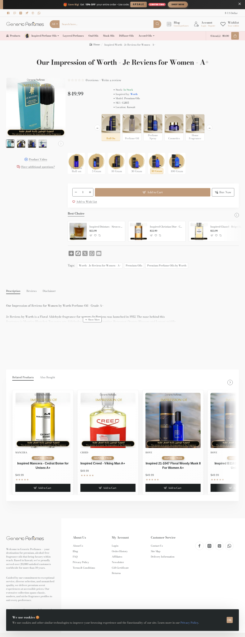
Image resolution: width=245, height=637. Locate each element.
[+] (90, 192)
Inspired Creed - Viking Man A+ (102, 463)
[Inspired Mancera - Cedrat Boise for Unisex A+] (42, 420)
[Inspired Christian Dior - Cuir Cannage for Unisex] (138, 231)
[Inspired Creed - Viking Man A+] (108, 420)
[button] (10, 143)
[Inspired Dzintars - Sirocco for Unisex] (78, 231)
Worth (134, 94)
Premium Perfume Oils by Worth (166, 265)
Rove (148, 452)
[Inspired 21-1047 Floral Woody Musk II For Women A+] (173, 420)
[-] (76, 192)
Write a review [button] (111, 80)
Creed (84, 452)
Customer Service (163, 537)
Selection (74, 118)
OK (230, 620)
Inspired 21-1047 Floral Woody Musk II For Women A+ (173, 465)
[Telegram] (27, 13)
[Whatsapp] (39, 13)
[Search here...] (157, 24)
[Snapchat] (15, 13)
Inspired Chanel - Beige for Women (226, 226)
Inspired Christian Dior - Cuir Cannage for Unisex (166, 226)
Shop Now (178, 4)
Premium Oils (134, 265)
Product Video (38, 159)
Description (13, 291)
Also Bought (47, 377)
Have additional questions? (38, 167)
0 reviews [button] (92, 80)
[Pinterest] (33, 13)
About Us (79, 537)
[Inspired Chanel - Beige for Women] (199, 231)
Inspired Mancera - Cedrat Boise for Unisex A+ (43, 465)
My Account (120, 537)
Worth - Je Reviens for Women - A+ (100, 265)
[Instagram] (21, 13)
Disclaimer (49, 291)
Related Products (23, 377)
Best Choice (76, 213)
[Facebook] (9, 13)
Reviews (31, 291)
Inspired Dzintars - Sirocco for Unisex (105, 226)
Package (74, 147)
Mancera (21, 452)
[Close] (239, 4)
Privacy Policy (189, 623)
